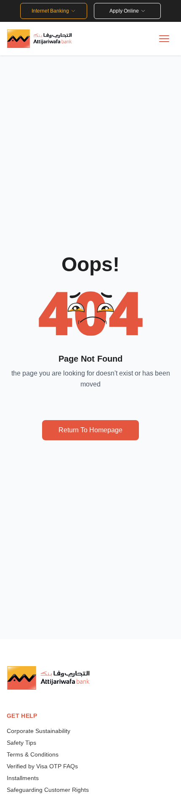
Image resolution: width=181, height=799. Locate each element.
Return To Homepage (90, 430)
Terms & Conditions (33, 754)
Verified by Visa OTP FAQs (42, 766)
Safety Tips (21, 742)
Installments (23, 778)
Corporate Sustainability (38, 731)
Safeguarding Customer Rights (48, 789)
